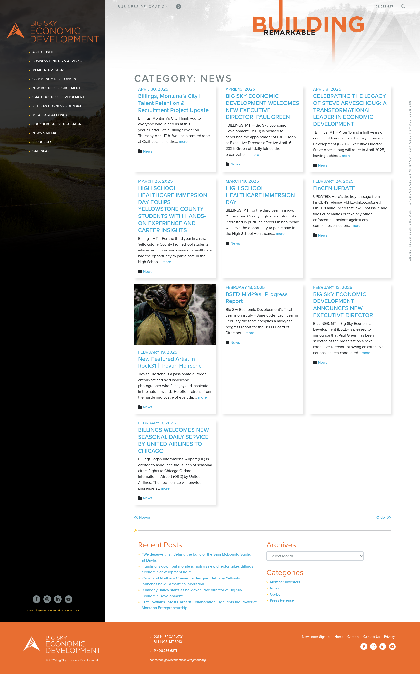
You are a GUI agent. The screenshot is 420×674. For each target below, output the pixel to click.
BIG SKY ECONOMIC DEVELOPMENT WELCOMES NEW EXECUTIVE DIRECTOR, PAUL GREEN (262, 106)
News (147, 151)
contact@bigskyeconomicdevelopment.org (53, 610)
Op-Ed (275, 594)
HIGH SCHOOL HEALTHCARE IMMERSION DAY (260, 195)
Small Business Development (58, 97)
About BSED (43, 52)
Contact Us (371, 636)
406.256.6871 (167, 650)
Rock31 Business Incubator (57, 124)
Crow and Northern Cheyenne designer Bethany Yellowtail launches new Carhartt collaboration (192, 581)
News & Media (44, 133)
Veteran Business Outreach (58, 106)
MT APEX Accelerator (52, 115)
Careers (353, 636)
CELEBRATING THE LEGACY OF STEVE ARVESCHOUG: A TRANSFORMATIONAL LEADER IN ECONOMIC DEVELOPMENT (350, 110)
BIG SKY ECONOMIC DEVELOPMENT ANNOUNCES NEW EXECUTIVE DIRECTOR (343, 305)
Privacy (389, 636)
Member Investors (49, 70)
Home (338, 636)
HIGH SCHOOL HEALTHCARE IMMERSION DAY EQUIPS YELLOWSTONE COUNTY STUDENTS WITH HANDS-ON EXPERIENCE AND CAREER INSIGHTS (172, 209)
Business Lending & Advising (57, 61)
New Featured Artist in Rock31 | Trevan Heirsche (170, 362)
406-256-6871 (384, 6)
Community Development (55, 79)
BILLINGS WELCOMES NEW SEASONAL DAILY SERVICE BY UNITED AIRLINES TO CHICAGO (173, 440)
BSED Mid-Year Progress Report (257, 298)
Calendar (41, 151)
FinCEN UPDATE (334, 188)
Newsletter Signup (316, 636)
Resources (42, 142)
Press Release (282, 600)
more (183, 141)
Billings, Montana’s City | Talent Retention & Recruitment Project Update (173, 103)
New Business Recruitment (56, 88)
